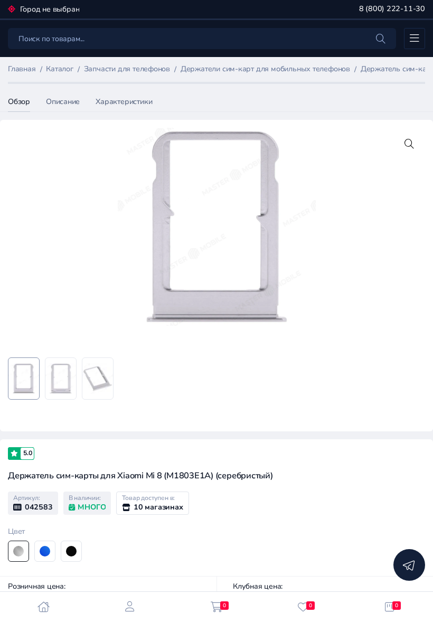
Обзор (19, 102)
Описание (63, 102)
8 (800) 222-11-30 (392, 9)
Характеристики (124, 102)
